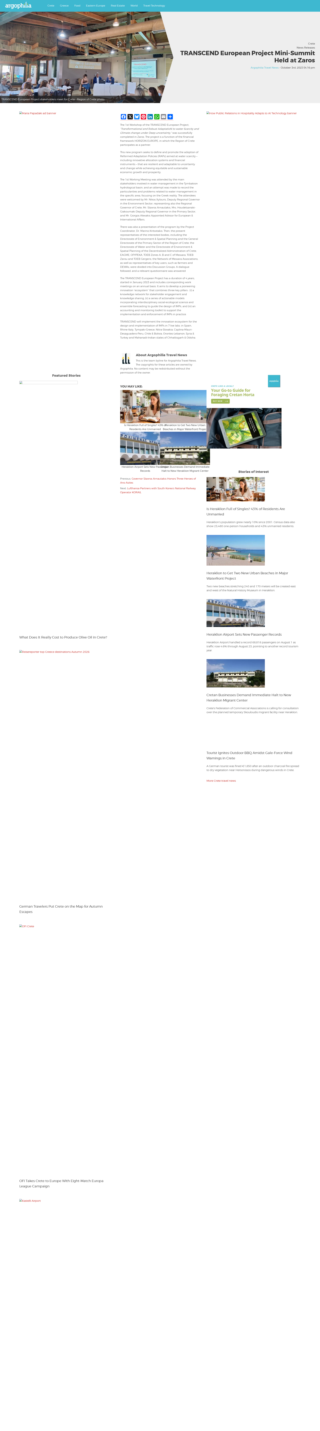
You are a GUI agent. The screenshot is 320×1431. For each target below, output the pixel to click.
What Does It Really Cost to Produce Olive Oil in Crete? (63, 637)
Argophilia (20, 5)
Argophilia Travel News (265, 67)
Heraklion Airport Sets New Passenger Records (244, 634)
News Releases (306, 47)
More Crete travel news (221, 1005)
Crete (311, 43)
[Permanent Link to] (140, 406)
